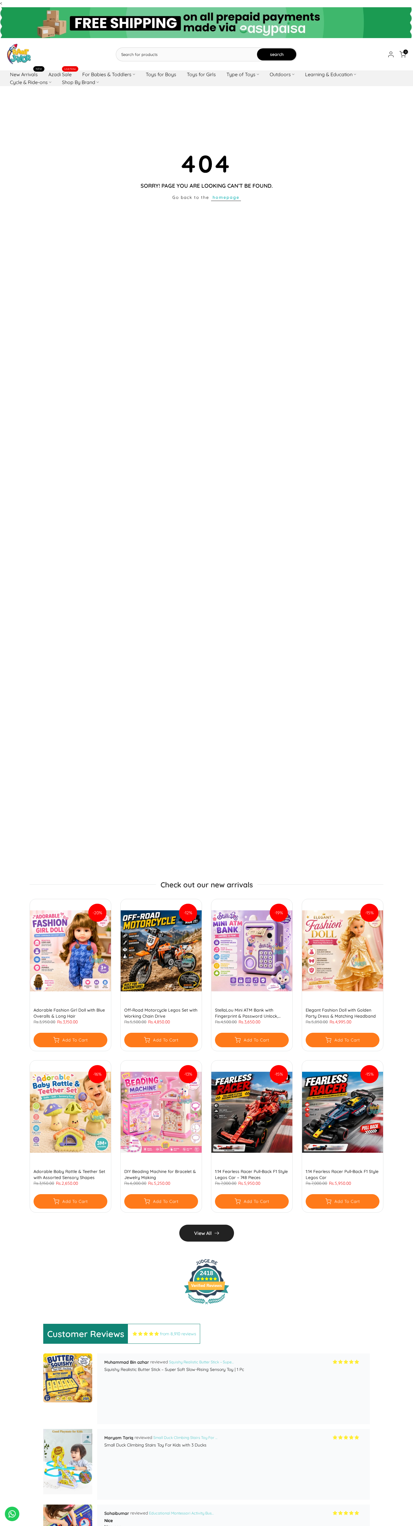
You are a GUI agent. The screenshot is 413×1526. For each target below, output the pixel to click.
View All (203, 1233)
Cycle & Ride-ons (29, 82)
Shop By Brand (78, 82)
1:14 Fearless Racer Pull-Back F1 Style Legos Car (342, 1174)
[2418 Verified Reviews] (206, 1305)
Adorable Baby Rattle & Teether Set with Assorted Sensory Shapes (69, 1174)
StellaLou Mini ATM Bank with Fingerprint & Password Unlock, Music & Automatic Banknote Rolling (251, 1013)
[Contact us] (12, 1514)
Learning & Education (329, 74)
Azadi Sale (62, 73)
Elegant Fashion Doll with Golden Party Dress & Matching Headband (341, 1013)
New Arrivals (26, 73)
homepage (226, 197)
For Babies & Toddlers (107, 74)
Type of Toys (240, 74)
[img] (146, 1334)
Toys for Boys (161, 74)
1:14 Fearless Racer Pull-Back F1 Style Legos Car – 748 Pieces (251, 1174)
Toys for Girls (201, 74)
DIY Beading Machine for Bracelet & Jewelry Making (160, 1174)
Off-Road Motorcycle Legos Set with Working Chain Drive (160, 1013)
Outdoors (280, 74)
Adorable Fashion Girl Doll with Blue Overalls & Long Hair (69, 1013)
